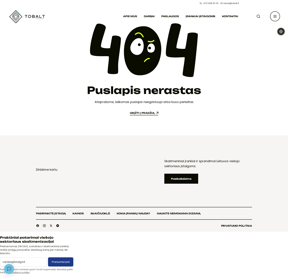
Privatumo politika (20, 272)
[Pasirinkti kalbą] (281, 31)
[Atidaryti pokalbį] (9, 269)
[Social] (37, 225)
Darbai (149, 16)
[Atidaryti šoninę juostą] (275, 16)
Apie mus (130, 16)
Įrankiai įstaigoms (200, 16)
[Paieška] (259, 16)
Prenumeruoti (61, 262)
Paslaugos (170, 16)
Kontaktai (230, 16)
